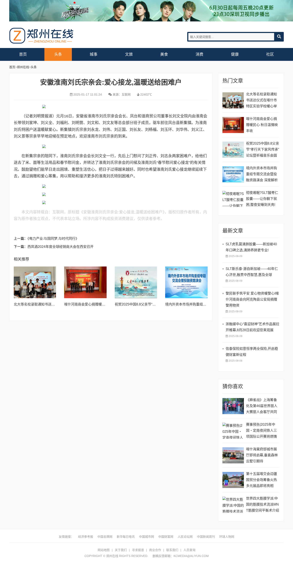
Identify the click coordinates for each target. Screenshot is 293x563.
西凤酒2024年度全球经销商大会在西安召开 (60, 247)
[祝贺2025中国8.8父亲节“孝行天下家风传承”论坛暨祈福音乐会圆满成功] (136, 282)
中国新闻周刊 (206, 536)
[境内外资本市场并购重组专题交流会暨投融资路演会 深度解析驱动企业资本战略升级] (186, 282)
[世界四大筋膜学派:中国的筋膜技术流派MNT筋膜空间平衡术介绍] (233, 505)
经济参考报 (85, 536)
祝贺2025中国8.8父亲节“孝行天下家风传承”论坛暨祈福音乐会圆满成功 (262, 150)
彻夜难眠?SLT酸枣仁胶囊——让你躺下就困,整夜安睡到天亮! (262, 199)
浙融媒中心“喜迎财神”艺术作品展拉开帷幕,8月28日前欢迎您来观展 (252, 327)
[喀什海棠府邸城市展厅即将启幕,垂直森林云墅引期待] (233, 455)
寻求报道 (138, 550)
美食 (164, 54)
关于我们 (121, 550)
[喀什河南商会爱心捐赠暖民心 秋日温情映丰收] (85, 282)
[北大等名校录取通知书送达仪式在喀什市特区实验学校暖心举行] (35, 282)
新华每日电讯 (126, 536)
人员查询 (189, 550)
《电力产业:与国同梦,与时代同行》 (53, 238)
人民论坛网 (185, 536)
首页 (23, 54)
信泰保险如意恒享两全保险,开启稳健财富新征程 (252, 351)
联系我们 (172, 550)
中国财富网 (165, 536)
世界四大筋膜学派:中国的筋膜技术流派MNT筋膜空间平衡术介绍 (262, 504)
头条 (58, 54)
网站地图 (104, 550)
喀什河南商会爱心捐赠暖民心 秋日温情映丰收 (99, 304)
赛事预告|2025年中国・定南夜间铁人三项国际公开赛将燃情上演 (261, 431)
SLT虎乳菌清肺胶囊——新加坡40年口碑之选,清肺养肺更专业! (251, 247)
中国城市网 (146, 536)
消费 (199, 54)
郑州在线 (41, 36)
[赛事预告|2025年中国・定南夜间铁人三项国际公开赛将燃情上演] (233, 431)
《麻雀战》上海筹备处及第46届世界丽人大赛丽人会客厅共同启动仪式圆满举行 (261, 406)
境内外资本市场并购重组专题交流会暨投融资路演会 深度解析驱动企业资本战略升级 (262, 174)
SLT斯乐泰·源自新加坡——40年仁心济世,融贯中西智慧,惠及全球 (252, 272)
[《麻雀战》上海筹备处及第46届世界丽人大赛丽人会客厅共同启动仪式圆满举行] (233, 406)
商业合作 (155, 550)
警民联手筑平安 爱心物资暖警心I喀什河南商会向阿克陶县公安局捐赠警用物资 (252, 299)
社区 (270, 54)
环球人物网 (226, 536)
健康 (235, 54)
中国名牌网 (104, 536)
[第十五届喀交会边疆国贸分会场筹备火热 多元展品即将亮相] (233, 480)
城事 (93, 54)
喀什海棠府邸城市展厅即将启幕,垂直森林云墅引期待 (262, 455)
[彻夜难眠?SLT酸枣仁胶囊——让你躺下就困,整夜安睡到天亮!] (233, 199)
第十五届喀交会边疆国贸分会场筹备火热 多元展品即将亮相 (261, 480)
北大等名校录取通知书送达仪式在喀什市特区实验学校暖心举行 (261, 100)
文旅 (129, 54)
